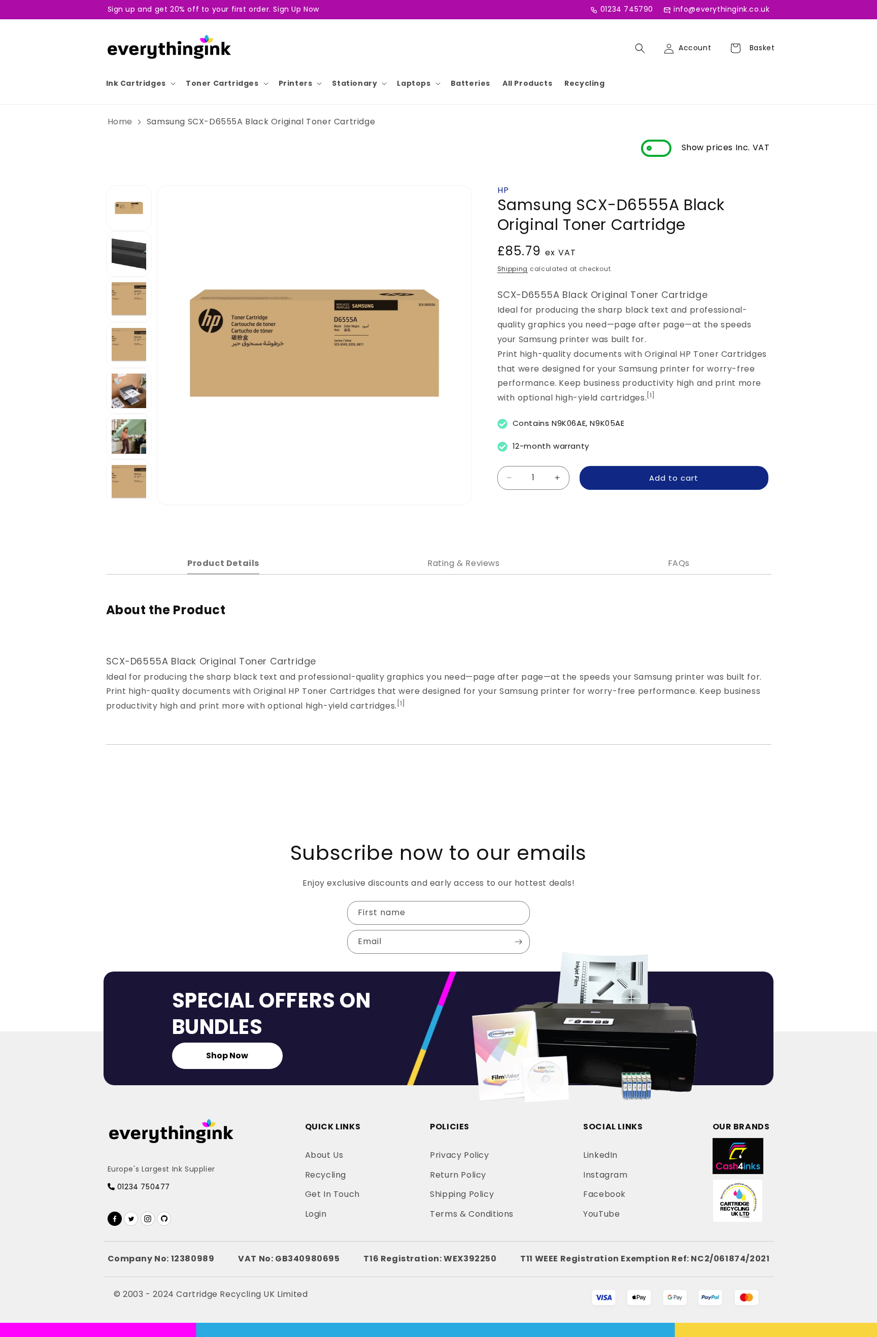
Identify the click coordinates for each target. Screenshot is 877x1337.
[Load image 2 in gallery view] (129, 254)
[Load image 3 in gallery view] (129, 299)
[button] (140, 83)
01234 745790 (626, 9)
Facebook (604, 1194)
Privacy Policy (459, 1155)
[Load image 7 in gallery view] (129, 482)
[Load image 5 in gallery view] (129, 391)
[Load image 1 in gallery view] (129, 208)
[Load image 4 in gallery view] (129, 345)
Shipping (512, 268)
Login (316, 1214)
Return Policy (458, 1175)
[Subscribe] (518, 942)
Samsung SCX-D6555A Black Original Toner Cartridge (261, 121)
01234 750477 (142, 1187)
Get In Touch (332, 1194)
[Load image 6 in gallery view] (129, 436)
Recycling (584, 83)
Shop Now (227, 1055)
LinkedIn (600, 1155)
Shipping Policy (462, 1194)
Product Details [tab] (223, 563)
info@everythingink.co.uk (721, 9)
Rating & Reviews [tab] (463, 563)
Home (120, 121)
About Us (324, 1155)
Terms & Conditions (472, 1214)
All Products (527, 83)
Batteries (470, 83)
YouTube (601, 1214)
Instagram (605, 1175)
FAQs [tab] (679, 563)
